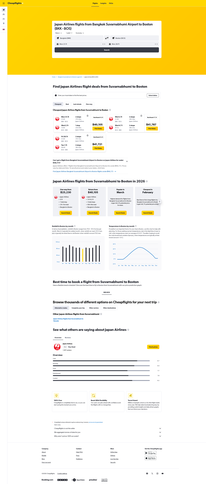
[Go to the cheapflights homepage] (16, 3)
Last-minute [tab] (77, 104)
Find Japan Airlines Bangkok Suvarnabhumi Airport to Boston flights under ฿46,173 (83, 171)
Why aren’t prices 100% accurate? (66, 436)
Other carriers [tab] (94, 308)
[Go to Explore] (3, 23)
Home (53, 77)
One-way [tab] (89, 104)
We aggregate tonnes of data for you (67, 432)
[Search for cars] (3, 19)
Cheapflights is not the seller (64, 428)
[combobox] (59, 33)
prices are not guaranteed (96, 422)
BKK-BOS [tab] (107, 292)
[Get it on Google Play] (150, 453)
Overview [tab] (58, 337)
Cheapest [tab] (58, 104)
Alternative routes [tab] (61, 308)
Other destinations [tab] (109, 308)
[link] (66, 213)
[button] (3, 3)
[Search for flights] (3, 10)
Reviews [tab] (68, 337)
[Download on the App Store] (150, 458)
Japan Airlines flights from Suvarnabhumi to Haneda (68, 320)
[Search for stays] (3, 14)
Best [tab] (67, 104)
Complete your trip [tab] (78, 308)
